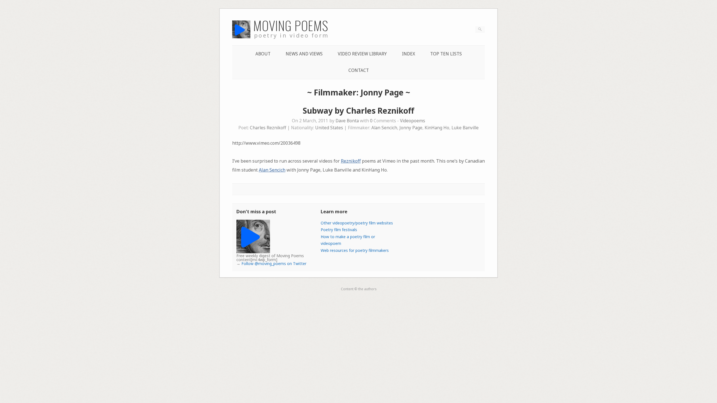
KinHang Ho (437, 128)
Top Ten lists (446, 54)
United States (329, 128)
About (263, 54)
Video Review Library (362, 54)
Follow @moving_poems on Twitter (273, 263)
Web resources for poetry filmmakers (355, 250)
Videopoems (412, 121)
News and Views (304, 54)
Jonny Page (410, 128)
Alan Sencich (384, 128)
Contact (358, 70)
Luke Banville (465, 128)
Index (408, 54)
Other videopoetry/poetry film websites (357, 223)
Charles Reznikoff (268, 128)
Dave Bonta (347, 121)
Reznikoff (351, 161)
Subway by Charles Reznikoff (358, 110)
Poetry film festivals (339, 229)
